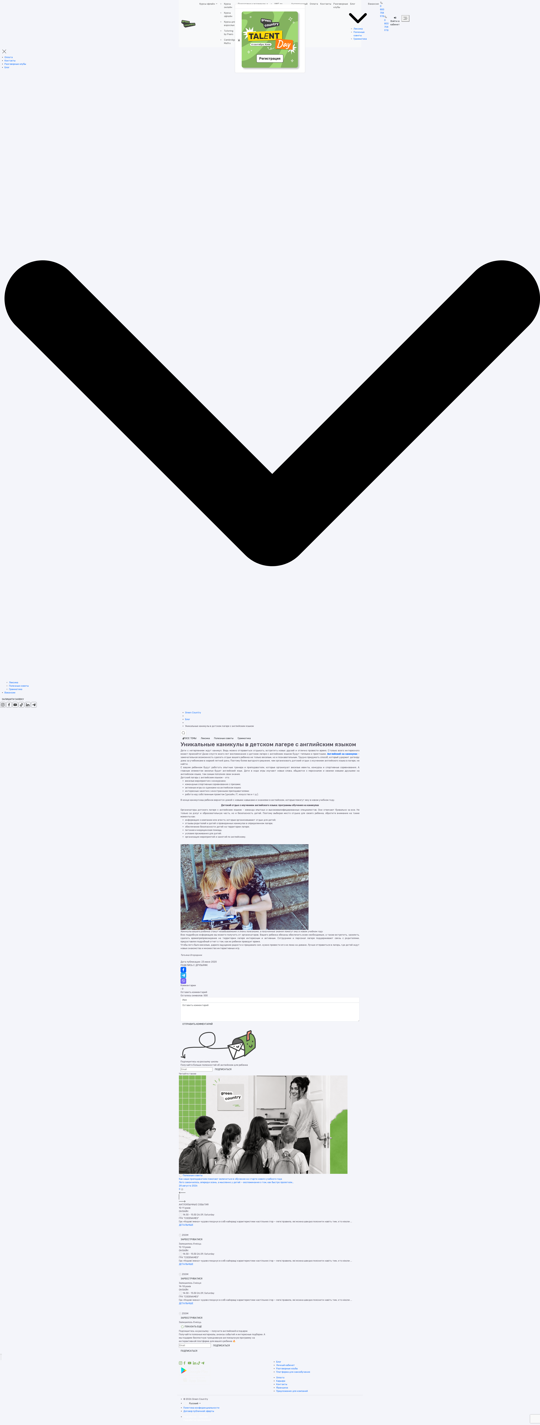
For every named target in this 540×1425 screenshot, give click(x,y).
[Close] (239, 40)
